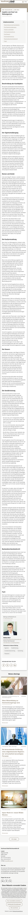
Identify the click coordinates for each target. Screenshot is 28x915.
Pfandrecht (6, 653)
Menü (26, 1)
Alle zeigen (14, 839)
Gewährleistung (14, 648)
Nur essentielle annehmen (14, 900)
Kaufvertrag (20, 650)
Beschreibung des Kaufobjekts (11, 25)
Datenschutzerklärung (18, 911)
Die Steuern (7, 34)
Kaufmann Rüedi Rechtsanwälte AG (12, 639)
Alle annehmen (14, 907)
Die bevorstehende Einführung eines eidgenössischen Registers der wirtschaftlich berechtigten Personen (13, 753)
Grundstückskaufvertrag (9, 650)
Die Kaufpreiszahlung (9, 32)
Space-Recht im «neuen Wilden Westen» (12, 814)
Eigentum (6, 648)
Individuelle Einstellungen (14, 904)
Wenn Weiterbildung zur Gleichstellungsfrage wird (11, 702)
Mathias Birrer (7, 637)
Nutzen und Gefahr (9, 29)
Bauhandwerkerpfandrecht (11, 39)
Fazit (5, 41)
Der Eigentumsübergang (10, 27)
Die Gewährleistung (9, 36)
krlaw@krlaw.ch (9, 861)
